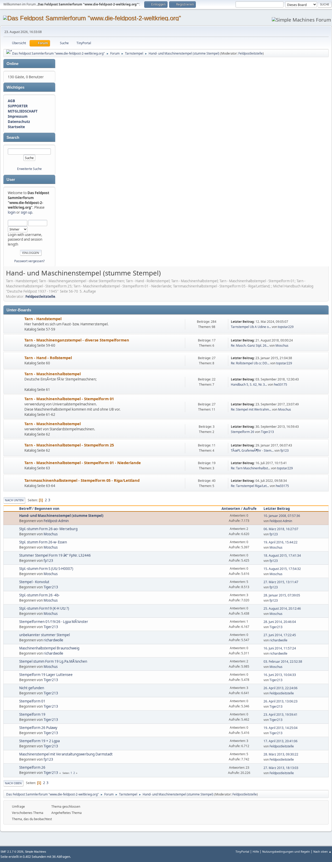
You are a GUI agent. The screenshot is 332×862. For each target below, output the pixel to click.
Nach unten (14, 500)
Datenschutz (19, 121)
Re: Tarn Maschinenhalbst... (250, 468)
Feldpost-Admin (56, 520)
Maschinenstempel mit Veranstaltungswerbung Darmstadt (66, 754)
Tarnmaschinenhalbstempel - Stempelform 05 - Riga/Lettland (82, 480)
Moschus (281, 345)
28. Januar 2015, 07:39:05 (282, 595)
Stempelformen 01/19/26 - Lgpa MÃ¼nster (53, 621)
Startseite (16, 126)
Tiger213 (267, 432)
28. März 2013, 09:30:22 (281, 754)
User (10, 179)
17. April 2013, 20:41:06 (281, 741)
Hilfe (256, 851)
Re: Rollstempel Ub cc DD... (250, 363)
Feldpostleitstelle (250, 53)
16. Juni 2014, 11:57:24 (280, 648)
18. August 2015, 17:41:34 (282, 555)
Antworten (231, 508)
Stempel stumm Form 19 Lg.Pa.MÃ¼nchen (53, 661)
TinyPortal (242, 851)
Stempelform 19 (32, 714)
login (12, 212)
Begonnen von (46, 508)
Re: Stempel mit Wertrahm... (251, 409)
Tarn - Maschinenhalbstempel (52, 373)
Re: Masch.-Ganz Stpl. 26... (250, 345)
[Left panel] (9, 52)
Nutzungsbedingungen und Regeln (286, 851)
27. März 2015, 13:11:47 (281, 582)
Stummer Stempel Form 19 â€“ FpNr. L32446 (55, 555)
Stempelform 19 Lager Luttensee (46, 674)
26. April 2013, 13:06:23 (281, 701)
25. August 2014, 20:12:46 (282, 608)
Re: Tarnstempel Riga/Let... (250, 486)
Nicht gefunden (31, 688)
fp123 (284, 450)
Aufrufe (250, 508)
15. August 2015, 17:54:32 (282, 569)
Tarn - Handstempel (42, 318)
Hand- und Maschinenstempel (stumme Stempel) (61, 515)
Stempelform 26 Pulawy (38, 727)
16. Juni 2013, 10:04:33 (280, 675)
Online (12, 64)
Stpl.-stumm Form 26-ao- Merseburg (48, 529)
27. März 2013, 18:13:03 (281, 768)
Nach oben (13, 783)
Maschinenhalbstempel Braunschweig (49, 648)
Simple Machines (35, 851)
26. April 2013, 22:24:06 (281, 688)
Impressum (17, 116)
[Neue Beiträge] (14, 324)
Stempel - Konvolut (34, 582)
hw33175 (280, 384)
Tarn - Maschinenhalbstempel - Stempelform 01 (69, 398)
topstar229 (286, 327)
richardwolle (53, 640)
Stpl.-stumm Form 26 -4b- (39, 595)
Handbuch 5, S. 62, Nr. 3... (249, 384)
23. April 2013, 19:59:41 (281, 714)
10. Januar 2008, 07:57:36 (282, 516)
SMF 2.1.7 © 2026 (12, 851)
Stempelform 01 (32, 701)
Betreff (25, 508)
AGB (11, 100)
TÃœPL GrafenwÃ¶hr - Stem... (252, 450)
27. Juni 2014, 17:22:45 (280, 635)
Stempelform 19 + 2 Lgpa (39, 741)
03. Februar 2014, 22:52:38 (283, 661)
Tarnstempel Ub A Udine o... (251, 327)
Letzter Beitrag (277, 508)
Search (12, 137)
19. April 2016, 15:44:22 (281, 542)
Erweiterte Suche (29, 169)
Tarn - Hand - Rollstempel (48, 357)
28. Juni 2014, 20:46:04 (280, 622)
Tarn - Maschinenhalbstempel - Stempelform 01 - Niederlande (82, 462)
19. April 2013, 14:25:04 (281, 728)
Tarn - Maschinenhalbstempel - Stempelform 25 (69, 445)
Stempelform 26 (242, 432)
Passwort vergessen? (29, 261)
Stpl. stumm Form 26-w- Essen (43, 542)
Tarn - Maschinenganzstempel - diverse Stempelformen (76, 340)
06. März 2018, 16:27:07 (281, 529)
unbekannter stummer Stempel (44, 635)
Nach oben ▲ (322, 851)
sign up (26, 212)
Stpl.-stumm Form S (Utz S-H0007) (46, 568)
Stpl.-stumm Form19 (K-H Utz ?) (44, 608)
